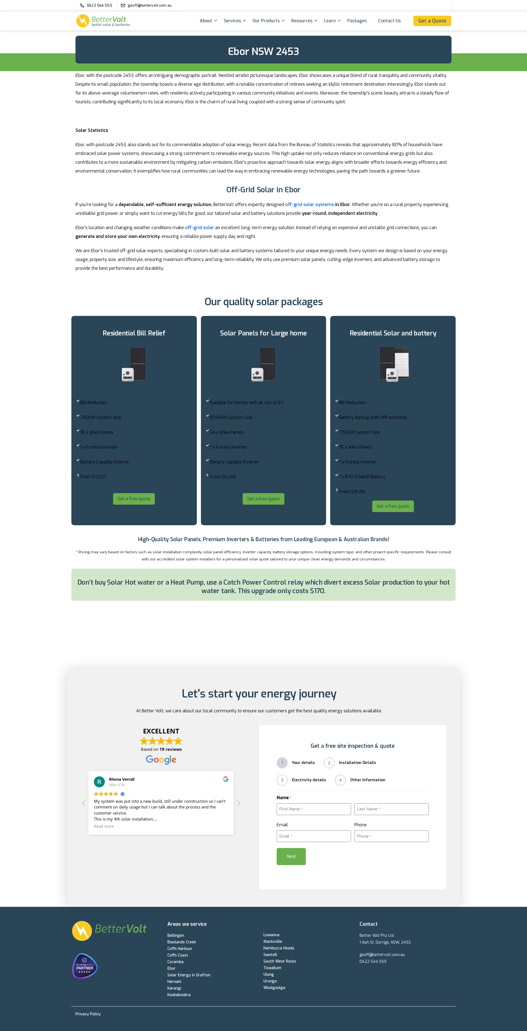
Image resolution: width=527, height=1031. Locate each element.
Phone (360, 825)
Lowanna (271, 935)
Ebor (171, 968)
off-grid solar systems (309, 204)
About (206, 21)
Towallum (272, 968)
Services (232, 21)
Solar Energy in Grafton (189, 975)
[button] (238, 804)
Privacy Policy (88, 1014)
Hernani (174, 981)
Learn (330, 21)
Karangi (174, 988)
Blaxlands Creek (181, 942)
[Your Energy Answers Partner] (116, 967)
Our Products (266, 21)
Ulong (269, 974)
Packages (357, 21)
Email (282, 825)
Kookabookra (178, 994)
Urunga (270, 981)
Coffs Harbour (179, 948)
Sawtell (270, 954)
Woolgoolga (274, 987)
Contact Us (389, 21)
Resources (301, 21)
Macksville (273, 941)
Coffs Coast (177, 955)
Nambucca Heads (279, 948)
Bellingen (175, 935)
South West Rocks (280, 961)
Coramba (175, 962)
